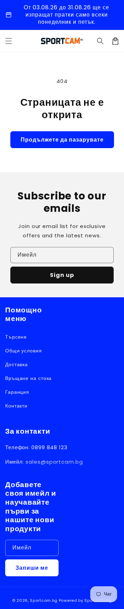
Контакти (16, 405)
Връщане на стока (28, 378)
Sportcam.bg (44, 600)
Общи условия (23, 350)
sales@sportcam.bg (54, 461)
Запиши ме (32, 568)
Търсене (16, 336)
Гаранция (17, 392)
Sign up (62, 275)
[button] (100, 41)
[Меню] (8, 41)
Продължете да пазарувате (62, 140)
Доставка (16, 364)
